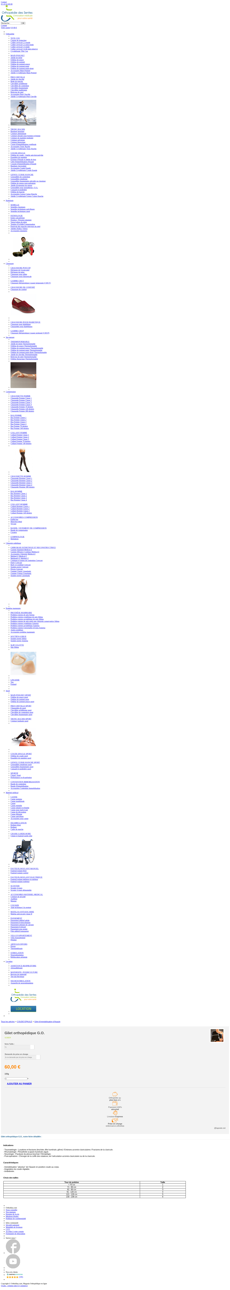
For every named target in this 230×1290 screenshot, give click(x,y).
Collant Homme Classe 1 (20, 506)
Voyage (13, 524)
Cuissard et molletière (19, 190)
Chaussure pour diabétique (21, 324)
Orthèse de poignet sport (20, 699)
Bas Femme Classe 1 (18, 418)
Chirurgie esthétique (13, 543)
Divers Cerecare (17, 569)
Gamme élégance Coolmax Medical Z (25, 552)
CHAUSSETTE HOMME (21, 476)
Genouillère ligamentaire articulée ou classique (28, 181)
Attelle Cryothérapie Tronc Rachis (23, 149)
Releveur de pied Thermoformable (24, 357)
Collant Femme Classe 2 (20, 437)
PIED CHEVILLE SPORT (21, 706)
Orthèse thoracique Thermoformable (24, 359)
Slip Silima (15, 647)
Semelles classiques (18, 207)
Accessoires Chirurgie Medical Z (23, 554)
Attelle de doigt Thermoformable (23, 344)
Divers (13, 946)
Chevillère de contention (20, 86)
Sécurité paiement (12, 1225)
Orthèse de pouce (17, 60)
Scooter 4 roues (16, 888)
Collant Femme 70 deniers (20, 441)
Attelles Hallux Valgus (19, 229)
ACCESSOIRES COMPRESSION (24, 517)
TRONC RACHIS (18, 129)
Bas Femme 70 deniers (19, 426)
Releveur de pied (17, 92)
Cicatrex (14, 532)
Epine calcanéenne (18, 218)
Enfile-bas (14, 519)
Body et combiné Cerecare (21, 565)
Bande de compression (19, 530)
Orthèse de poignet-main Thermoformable (26, 350)
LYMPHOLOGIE (17, 537)
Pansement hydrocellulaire (20, 923)
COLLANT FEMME (19, 433)
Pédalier (14, 940)
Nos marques (11, 1212)
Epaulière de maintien (19, 157)
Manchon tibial (16, 522)
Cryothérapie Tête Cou (19, 51)
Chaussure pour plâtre (19, 274)
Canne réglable (16, 806)
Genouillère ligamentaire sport (22, 767)
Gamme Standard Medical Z (21, 550)
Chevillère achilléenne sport (21, 710)
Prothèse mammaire (13, 608)
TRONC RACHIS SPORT (21, 719)
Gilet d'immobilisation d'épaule (22, 162)
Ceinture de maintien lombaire (22, 138)
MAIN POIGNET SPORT (21, 695)
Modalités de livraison (14, 1227)
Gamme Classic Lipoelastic (21, 571)
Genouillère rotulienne (19, 179)
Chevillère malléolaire (19, 90)
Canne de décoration (18, 812)
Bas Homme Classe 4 (19, 500)
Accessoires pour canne (19, 819)
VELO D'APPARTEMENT (21, 936)
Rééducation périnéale (19, 957)
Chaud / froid (16, 775)
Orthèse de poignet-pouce (20, 64)
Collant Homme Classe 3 (20, 511)
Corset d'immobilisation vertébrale (23, 144)
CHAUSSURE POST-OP (21, 268)
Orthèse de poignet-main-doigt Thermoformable (29, 352)
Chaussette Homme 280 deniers (22, 487)
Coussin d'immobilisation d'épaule (23, 164)
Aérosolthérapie (17, 968)
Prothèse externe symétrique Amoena (25, 623)
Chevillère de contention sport (22, 712)
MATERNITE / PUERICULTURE (24, 972)
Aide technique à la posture (21, 907)
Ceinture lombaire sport (19, 721)
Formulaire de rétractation (15, 1234)
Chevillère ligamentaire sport (21, 715)
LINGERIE (15, 680)
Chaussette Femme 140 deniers (22, 409)
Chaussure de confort (19, 289)
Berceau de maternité (18, 974)
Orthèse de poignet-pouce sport (22, 702)
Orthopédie (10, 34)
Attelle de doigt (16, 58)
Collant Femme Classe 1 (20, 435)
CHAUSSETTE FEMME (20, 396)
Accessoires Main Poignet (20, 71)
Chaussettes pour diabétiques (21, 326)
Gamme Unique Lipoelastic (21, 573)
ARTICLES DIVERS (19, 944)
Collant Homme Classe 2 (20, 509)
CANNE (14, 797)
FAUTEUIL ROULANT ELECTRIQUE (26, 877)
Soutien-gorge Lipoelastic (20, 576)
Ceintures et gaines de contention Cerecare (27, 560)
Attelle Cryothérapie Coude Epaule (24, 170)
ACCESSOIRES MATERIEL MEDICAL (27, 894)
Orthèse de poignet (18, 62)
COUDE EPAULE (18, 153)
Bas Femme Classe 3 (18, 422)
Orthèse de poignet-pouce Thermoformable (27, 348)
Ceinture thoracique (18, 142)
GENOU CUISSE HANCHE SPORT (25, 762)
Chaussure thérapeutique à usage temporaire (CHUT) (31, 283)
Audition (14, 899)
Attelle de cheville (17, 79)
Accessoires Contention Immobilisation (25, 788)
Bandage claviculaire (18, 166)
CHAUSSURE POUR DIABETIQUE (25, 322)
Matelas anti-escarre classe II (21, 914)
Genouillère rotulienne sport (21, 765)
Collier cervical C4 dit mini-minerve (24, 49)
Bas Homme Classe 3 (19, 498)
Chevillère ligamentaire (19, 88)
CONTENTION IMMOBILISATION (25, 782)
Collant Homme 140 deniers (21, 513)
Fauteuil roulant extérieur (20, 882)
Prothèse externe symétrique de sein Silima (27, 617)
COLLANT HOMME (19, 504)
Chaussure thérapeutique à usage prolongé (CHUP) (30, 333)
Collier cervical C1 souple (20, 43)
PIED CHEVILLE (18, 77)
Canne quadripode (17, 801)
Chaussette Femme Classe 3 (21, 402)
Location (9, 961)
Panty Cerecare (16, 563)
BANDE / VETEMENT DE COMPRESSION (29, 528)
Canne (13, 803)
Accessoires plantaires (19, 231)
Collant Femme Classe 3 (20, 439)
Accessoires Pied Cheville (20, 94)
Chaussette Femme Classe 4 (21, 405)
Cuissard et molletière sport (21, 769)
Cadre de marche (17, 829)
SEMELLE (15, 205)
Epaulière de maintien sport (21, 758)
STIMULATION (17, 953)
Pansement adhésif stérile (20, 920)
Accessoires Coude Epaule (21, 168)
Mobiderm (14, 539)
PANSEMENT (16, 918)
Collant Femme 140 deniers (21, 443)
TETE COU (15, 38)
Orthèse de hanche (18, 192)
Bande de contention (18, 784)
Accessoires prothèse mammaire (23, 632)
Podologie (9, 201)
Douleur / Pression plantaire (21, 220)
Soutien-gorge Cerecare (19, 567)
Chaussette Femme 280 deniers (22, 411)
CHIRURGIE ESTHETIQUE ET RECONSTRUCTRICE (33, 547)
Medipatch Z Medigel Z (20, 558)
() (21, 1277)
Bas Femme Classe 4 (18, 424)
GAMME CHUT (17, 281)
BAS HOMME (16, 491)
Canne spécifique (17, 816)
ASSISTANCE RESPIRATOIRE (23, 966)
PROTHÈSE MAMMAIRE (21, 613)
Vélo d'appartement (18, 938)
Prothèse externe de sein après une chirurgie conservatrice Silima (35, 621)
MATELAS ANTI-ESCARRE (22, 912)
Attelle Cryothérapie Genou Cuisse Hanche (27, 196)
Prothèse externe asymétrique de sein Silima (27, 619)
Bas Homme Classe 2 (19, 496)
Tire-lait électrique (17, 977)
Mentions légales (12, 1216)
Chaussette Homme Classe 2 (21, 481)
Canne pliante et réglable (20, 808)
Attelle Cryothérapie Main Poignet (24, 73)
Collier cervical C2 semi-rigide (22, 45)
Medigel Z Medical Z (19, 556)
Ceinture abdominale (18, 134)
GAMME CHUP (17, 331)
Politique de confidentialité (16, 1219)
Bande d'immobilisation (19, 786)
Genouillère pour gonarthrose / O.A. (24, 188)
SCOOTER (15, 886)
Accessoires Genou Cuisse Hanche (24, 194)
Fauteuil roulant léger (19, 871)
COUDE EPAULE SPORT (21, 754)
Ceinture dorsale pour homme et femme (25, 136)
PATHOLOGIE (17, 216)
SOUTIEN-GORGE (18, 636)
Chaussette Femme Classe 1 (21, 398)
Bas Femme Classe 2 (18, 420)
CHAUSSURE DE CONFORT (23, 287)
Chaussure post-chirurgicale (21, 276)
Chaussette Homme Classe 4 (21, 485)
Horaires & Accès (12, 1214)
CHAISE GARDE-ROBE (21, 834)
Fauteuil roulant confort (19, 873)
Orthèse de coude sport (19, 756)
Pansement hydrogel (18, 927)
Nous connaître (11, 1210)
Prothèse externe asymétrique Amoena (25, 626)
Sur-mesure (10, 337)
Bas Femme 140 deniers (20, 428)
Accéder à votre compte (15, 1231)
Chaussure (10, 264)
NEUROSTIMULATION (20, 981)
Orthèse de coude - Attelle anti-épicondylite (27, 155)
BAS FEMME (16, 415)
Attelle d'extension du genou (21, 185)
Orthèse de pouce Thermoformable (24, 346)
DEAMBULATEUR (19, 823)
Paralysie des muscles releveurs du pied (25, 226)
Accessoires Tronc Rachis (20, 147)
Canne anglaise (16, 799)
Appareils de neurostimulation (22, 983)
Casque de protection (18, 40)
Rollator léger (16, 825)
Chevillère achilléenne (19, 84)
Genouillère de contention (20, 177)
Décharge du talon (17, 272)
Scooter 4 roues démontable (21, 890)
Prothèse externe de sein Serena (22, 615)
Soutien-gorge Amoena (19, 641)
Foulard (13, 684)
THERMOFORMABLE (20, 342)
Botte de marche (17, 81)
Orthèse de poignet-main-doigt (22, 68)
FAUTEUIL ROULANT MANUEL (25, 869)
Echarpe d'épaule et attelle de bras (23, 159)
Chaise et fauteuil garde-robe (21, 836)
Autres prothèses (17, 630)
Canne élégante (16, 814)
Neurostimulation (17, 955)
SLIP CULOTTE (17, 645)
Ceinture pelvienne (18, 140)
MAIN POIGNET (18, 55)
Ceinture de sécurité (18, 897)
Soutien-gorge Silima (18, 639)
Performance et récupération (21, 777)
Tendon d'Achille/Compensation (23, 224)
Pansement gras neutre (19, 929)
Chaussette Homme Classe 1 (21, 478)
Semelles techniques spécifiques (23, 209)
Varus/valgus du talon (19, 222)
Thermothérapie (17, 948)
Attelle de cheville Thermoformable (24, 355)
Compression (11, 392)
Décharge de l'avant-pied (20, 270)
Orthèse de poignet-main (20, 66)
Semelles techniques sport (20, 211)
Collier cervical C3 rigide (20, 47)
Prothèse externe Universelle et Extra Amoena (28, 628)
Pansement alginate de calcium (22, 925)
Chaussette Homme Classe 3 (21, 483)
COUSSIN (15, 905)
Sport (8, 691)
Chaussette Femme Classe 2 (21, 400)
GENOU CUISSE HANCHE (22, 175)
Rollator (14, 827)
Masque (14, 901)
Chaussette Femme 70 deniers (22, 407)
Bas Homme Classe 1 (19, 494)
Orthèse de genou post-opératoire (23, 183)
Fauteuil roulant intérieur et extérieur (24, 879)
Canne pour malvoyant (19, 810)
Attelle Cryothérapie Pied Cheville (24, 97)
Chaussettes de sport (18, 708)
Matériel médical (12, 793)
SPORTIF (14, 773)
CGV (8, 1229)
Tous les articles (8, 1022)
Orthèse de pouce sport (19, 697)
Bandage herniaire (17, 131)
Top (12, 682)
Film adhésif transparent (20, 931)
